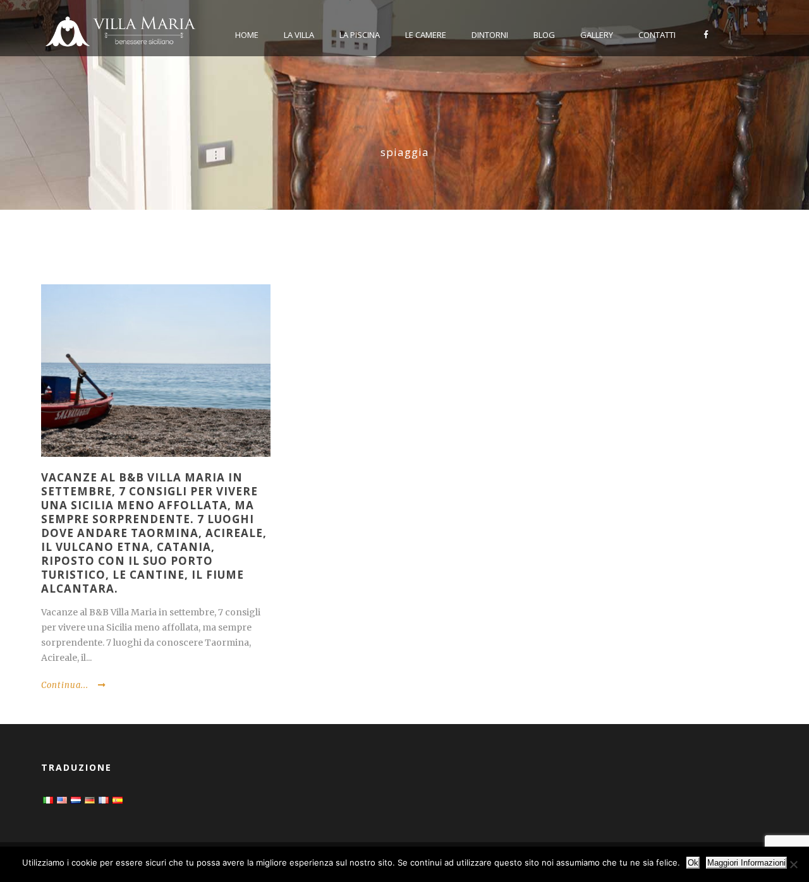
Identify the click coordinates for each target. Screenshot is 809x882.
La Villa (299, 34)
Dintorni (489, 34)
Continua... (64, 685)
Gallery (596, 34)
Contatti (657, 34)
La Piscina (359, 34)
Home (247, 34)
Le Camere (425, 34)
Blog (544, 34)
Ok (693, 862)
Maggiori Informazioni (746, 862)
